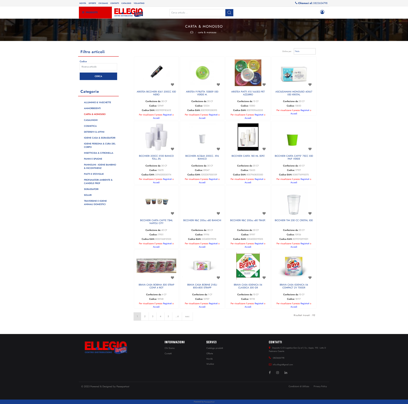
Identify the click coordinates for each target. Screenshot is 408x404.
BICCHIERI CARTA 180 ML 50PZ (248, 156)
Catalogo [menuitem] (126, 3)
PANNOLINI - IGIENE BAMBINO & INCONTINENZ (100, 166)
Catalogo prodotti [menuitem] (214, 348)
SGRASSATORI (91, 189)
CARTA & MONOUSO (207, 32)
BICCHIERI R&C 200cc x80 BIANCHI (202, 220)
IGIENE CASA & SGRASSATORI (99, 137)
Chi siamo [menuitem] (103, 3)
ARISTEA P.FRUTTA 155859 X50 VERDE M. (202, 93)
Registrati (167, 114)
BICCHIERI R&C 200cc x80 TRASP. (248, 220)
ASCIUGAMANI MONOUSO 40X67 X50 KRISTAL (293, 93)
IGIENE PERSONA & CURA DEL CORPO (100, 145)
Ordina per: (287, 51)
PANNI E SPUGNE (93, 158)
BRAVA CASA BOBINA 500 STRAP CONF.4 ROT (156, 286)
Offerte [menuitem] (92, 3)
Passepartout (123, 386)
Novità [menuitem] (82, 3)
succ (187, 316)
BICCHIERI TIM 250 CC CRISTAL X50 (294, 220)
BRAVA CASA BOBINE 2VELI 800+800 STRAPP (202, 286)
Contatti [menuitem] (114, 3)
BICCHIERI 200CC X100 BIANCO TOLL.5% (156, 157)
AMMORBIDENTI (92, 108)
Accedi (156, 118)
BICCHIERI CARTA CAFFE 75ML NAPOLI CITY (156, 222)
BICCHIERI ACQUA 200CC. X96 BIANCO (202, 157)
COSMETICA (90, 126)
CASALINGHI (91, 120)
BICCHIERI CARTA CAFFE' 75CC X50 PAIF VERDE (294, 157)
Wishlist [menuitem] (210, 364)
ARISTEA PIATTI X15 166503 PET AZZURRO (248, 93)
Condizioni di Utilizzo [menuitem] (299, 386)
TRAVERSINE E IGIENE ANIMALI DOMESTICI (95, 202)
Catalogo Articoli (191, 32)
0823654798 (320, 3)
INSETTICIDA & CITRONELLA (98, 152)
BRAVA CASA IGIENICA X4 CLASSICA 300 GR (248, 286)
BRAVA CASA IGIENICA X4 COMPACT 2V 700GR (294, 286)
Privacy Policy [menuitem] (320, 386)
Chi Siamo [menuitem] (170, 348)
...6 (177, 316)
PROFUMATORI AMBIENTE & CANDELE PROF (98, 181)
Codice (83, 61)
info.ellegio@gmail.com (283, 364)
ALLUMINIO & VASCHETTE (97, 102)
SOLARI (88, 195)
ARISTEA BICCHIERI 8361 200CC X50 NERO (156, 93)
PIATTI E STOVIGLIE (94, 174)
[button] (229, 12)
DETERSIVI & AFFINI (94, 131)
